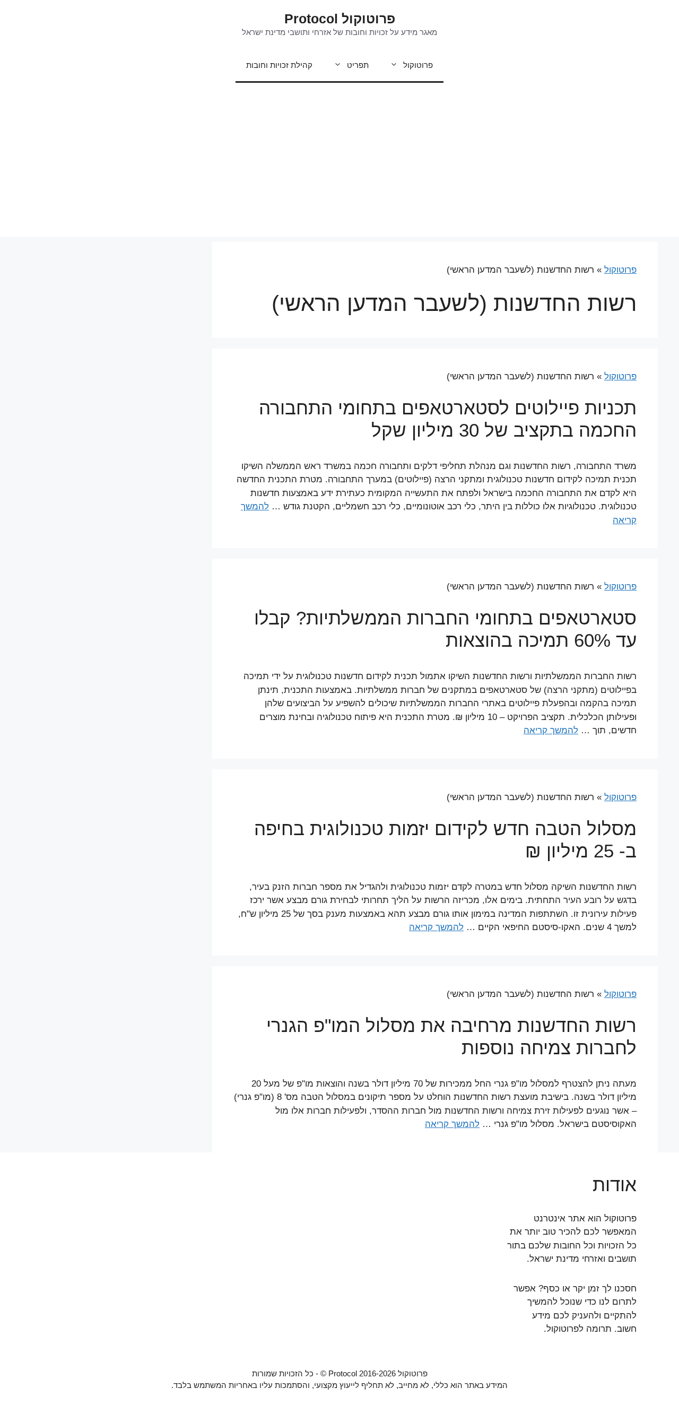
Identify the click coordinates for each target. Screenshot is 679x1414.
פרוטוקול (418, 65)
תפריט (358, 65)
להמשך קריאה (551, 730)
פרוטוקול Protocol (339, 18)
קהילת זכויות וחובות (279, 65)
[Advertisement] (339, 162)
